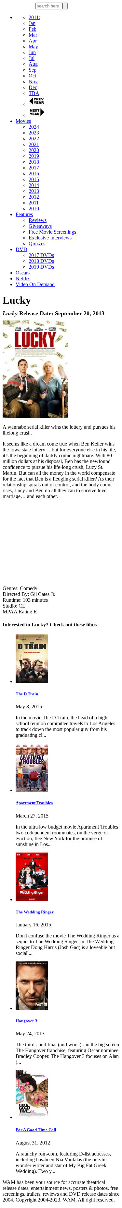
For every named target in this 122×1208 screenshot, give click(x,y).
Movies (23, 121)
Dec (33, 87)
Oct (32, 75)
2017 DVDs (41, 255)
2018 (34, 162)
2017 (34, 167)
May (33, 46)
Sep (32, 70)
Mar (33, 35)
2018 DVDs (41, 261)
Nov (33, 81)
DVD (21, 249)
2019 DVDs (41, 267)
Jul (31, 58)
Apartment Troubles (34, 802)
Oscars (23, 272)
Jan (32, 23)
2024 (34, 127)
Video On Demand (35, 284)
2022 (34, 138)
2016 (34, 173)
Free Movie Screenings (52, 232)
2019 (34, 156)
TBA (34, 93)
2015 (34, 179)
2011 (34, 202)
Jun (32, 52)
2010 (34, 208)
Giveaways (40, 226)
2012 (34, 197)
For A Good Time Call (36, 1129)
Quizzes (37, 243)
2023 (34, 132)
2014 (34, 185)
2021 (34, 144)
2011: (34, 17)
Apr (33, 40)
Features (24, 214)
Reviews (38, 220)
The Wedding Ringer (35, 912)
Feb (32, 29)
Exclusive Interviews (50, 237)
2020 (34, 150)
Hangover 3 (26, 1020)
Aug (33, 64)
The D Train (27, 693)
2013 (34, 191)
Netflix (23, 278)
